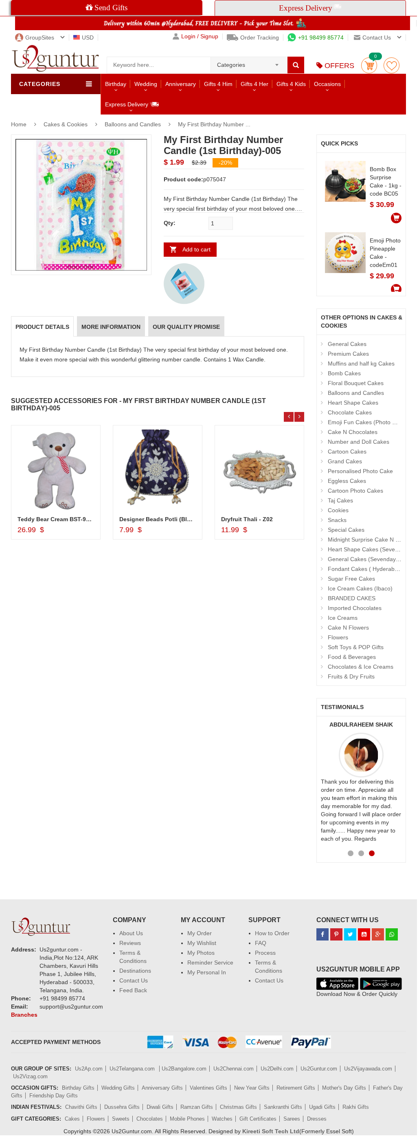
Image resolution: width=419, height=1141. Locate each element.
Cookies (338, 510)
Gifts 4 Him (218, 84)
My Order (199, 933)
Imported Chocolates (355, 608)
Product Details (42, 327)
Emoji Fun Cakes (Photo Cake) (368, 422)
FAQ (260, 943)
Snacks (337, 520)
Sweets (120, 1119)
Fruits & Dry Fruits (351, 676)
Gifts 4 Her (254, 84)
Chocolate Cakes (350, 412)
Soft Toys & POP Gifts (356, 647)
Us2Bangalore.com (184, 1069)
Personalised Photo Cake (360, 471)
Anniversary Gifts (162, 1088)
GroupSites (39, 37)
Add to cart (196, 249)
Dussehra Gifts (122, 1107)
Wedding (145, 84)
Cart (369, 65)
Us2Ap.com (89, 1069)
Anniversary (180, 84)
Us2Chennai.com (233, 1069)
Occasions (327, 84)
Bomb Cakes (344, 373)
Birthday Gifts (78, 1088)
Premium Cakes (348, 353)
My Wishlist (201, 943)
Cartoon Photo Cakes (355, 490)
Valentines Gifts (208, 1088)
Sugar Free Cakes (351, 578)
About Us (131, 933)
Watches (222, 1119)
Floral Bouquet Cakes (356, 383)
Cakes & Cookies (66, 124)
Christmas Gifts (238, 1107)
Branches (24, 1014)
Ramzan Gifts (196, 1107)
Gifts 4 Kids (291, 84)
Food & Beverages (352, 657)
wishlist (391, 65)
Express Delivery (127, 104)
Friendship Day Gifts (53, 1096)
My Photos (201, 952)
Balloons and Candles (133, 124)
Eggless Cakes (347, 481)
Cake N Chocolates (352, 432)
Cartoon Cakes (347, 451)
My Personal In (206, 972)
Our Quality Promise (186, 327)
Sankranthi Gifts (283, 1107)
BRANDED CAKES (351, 598)
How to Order (272, 933)
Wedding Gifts (118, 1088)
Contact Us (133, 980)
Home (18, 124)
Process (265, 952)
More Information (110, 327)
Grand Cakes (345, 461)
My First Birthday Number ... (214, 124)
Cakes (72, 1119)
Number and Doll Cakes (358, 441)
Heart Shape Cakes (353, 402)
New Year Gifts (252, 1088)
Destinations (135, 970)
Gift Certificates (257, 1119)
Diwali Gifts (160, 1107)
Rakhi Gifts (355, 1107)
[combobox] (249, 62)
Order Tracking (259, 37)
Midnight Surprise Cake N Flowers (372, 539)
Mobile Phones (187, 1119)
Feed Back (133, 990)
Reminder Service (210, 962)
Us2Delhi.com (277, 1069)
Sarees (291, 1119)
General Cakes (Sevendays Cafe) (371, 559)
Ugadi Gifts (322, 1107)
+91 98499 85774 (321, 37)
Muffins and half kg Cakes (361, 363)
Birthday (115, 84)
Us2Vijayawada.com (368, 1069)
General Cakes (347, 344)
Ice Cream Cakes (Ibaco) (360, 588)
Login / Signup (199, 36)
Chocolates (149, 1119)
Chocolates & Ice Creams (360, 666)
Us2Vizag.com (30, 1076)
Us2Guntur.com (319, 1069)
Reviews (130, 943)
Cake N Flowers (348, 627)
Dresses (317, 1119)
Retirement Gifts (295, 1088)
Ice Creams (343, 618)
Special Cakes (346, 529)
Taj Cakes (340, 500)
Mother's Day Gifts (344, 1088)
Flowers (338, 637)
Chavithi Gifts (81, 1107)
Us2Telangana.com (133, 1069)
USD (88, 37)
